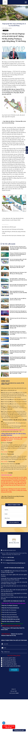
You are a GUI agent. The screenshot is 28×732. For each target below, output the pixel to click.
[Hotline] (27, 150)
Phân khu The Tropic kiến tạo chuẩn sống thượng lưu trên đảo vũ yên (17, 267)
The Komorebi (11, 461)
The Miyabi (11, 451)
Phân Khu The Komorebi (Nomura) (10, 607)
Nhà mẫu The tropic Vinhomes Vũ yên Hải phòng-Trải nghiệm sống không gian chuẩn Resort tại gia (18, 248)
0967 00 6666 (9, 726)
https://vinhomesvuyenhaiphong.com (16, 563)
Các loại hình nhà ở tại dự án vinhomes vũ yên (13, 235)
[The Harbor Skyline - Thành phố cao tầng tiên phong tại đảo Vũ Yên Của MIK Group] (5, 280)
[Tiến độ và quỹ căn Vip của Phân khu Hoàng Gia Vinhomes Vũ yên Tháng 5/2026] (5, 352)
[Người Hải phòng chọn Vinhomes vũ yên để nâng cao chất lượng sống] (5, 274)
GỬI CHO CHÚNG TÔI (14, 522)
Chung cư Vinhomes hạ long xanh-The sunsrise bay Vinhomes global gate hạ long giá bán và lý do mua (18, 254)
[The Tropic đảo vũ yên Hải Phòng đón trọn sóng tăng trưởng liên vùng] (5, 346)
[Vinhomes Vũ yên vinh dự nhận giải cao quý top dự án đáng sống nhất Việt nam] (5, 313)
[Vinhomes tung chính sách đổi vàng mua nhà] (5, 320)
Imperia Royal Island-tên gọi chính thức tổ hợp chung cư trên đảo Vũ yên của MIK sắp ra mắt (18, 326)
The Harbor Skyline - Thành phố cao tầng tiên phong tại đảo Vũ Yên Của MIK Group (18, 280)
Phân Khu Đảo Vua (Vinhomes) (9, 612)
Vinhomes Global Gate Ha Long (8, 635)
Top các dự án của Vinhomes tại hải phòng (12, 229)
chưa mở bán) (16, 619)
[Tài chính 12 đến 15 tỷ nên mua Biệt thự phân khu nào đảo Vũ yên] (5, 300)
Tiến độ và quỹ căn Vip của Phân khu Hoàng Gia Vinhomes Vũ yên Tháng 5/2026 (18, 352)
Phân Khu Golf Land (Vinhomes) (9, 614)
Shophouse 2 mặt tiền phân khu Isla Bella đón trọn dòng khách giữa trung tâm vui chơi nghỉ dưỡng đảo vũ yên (18, 306)
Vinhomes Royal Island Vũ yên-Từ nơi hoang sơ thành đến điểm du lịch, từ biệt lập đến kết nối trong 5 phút (18, 366)
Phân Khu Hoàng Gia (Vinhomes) (10, 616)
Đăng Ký (14, 669)
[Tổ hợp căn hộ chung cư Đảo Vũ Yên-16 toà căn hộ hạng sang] (5, 339)
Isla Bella (10, 472)
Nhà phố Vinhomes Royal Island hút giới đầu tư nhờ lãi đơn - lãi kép (18, 373)
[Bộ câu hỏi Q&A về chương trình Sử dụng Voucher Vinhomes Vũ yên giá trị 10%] (5, 286)
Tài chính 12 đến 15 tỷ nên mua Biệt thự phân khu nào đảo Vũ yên (18, 299)
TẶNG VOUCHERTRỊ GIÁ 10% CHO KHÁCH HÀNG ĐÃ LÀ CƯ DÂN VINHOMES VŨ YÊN (18, 292)
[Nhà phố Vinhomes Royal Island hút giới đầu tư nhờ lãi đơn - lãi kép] (5, 374)
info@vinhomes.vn (10, 560)
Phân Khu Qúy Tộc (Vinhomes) (9, 610)
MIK (12, 619)
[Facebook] (27, 147)
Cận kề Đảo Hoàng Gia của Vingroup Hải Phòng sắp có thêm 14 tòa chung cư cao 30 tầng (18, 333)
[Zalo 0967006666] (3, 722)
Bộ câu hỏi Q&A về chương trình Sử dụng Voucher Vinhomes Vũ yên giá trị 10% (18, 285)
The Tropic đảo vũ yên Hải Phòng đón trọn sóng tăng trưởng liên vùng (18, 345)
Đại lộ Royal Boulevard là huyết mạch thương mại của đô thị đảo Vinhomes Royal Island (18, 358)
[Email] (27, 153)
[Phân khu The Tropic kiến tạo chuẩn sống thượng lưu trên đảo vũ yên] (5, 268)
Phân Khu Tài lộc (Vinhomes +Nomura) (11, 621)
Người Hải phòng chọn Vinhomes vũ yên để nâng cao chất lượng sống (18, 273)
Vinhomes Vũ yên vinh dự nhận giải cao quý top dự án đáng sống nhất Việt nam (18, 312)
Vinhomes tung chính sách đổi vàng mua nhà (18, 319)
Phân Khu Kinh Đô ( (6, 619)
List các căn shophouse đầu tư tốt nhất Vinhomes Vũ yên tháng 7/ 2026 (18, 260)
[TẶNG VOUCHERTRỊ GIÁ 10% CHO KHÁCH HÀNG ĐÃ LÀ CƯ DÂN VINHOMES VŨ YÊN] (5, 293)
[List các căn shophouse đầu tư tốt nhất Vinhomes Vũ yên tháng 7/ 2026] (5, 261)
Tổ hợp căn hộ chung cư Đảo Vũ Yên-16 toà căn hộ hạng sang (18, 339)
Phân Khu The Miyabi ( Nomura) (10, 605)
